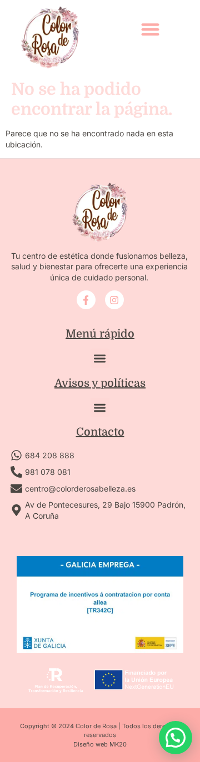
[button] (150, 29)
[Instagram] (114, 299)
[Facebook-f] (86, 299)
